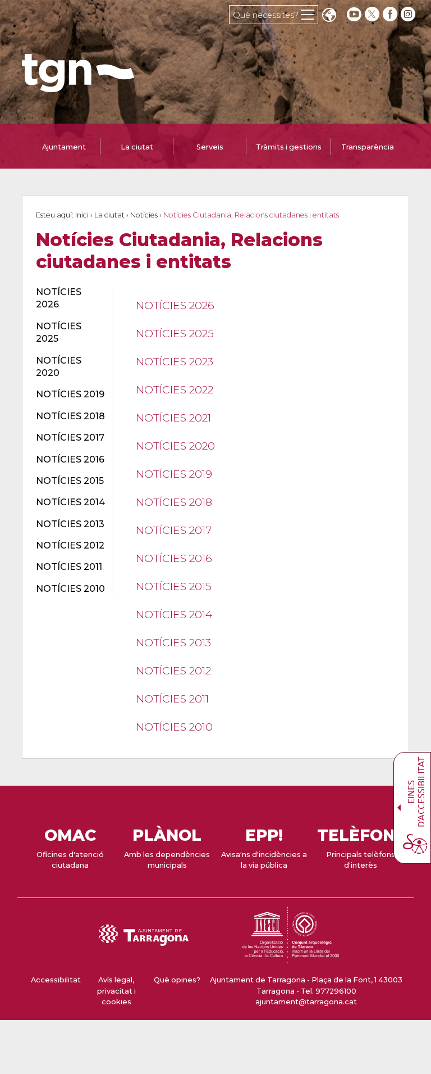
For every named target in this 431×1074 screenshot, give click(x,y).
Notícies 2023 (174, 361)
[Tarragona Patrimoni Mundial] (290, 958)
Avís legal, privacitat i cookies (116, 990)
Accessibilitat (56, 980)
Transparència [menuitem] (367, 147)
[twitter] (373, 14)
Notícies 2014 (174, 614)
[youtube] (354, 14)
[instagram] (409, 14)
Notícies (144, 215)
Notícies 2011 (172, 698)
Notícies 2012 (173, 670)
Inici (82, 215)
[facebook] (391, 14)
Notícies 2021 (173, 417)
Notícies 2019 (174, 474)
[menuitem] (68, 298)
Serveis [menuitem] (209, 147)
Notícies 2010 (174, 726)
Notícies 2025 (175, 333)
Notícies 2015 (174, 586)
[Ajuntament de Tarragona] (78, 86)
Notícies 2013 (173, 642)
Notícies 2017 (174, 530)
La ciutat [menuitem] (137, 147)
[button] (329, 16)
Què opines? (177, 980)
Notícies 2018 (174, 502)
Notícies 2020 (175, 445)
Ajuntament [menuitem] (64, 147)
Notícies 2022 (174, 389)
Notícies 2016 (174, 558)
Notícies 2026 (175, 305)
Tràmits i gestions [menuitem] (289, 147)
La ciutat (109, 215)
